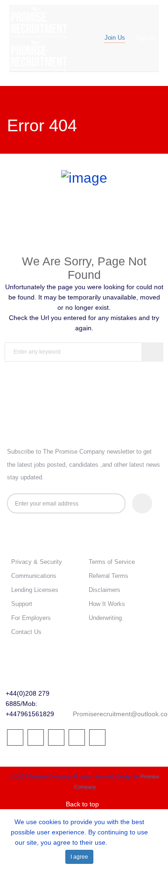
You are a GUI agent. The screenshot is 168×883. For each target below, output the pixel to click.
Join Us (115, 37)
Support (21, 603)
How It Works (107, 603)
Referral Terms (108, 575)
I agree (79, 857)
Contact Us (26, 631)
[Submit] (142, 503)
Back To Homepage (84, 388)
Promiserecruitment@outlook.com (105, 714)
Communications (33, 575)
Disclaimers (104, 589)
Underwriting (105, 617)
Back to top (82, 804)
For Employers (31, 617)
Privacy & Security (36, 561)
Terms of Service (112, 561)
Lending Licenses (34, 589)
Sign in (145, 38)
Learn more (126, 842)
